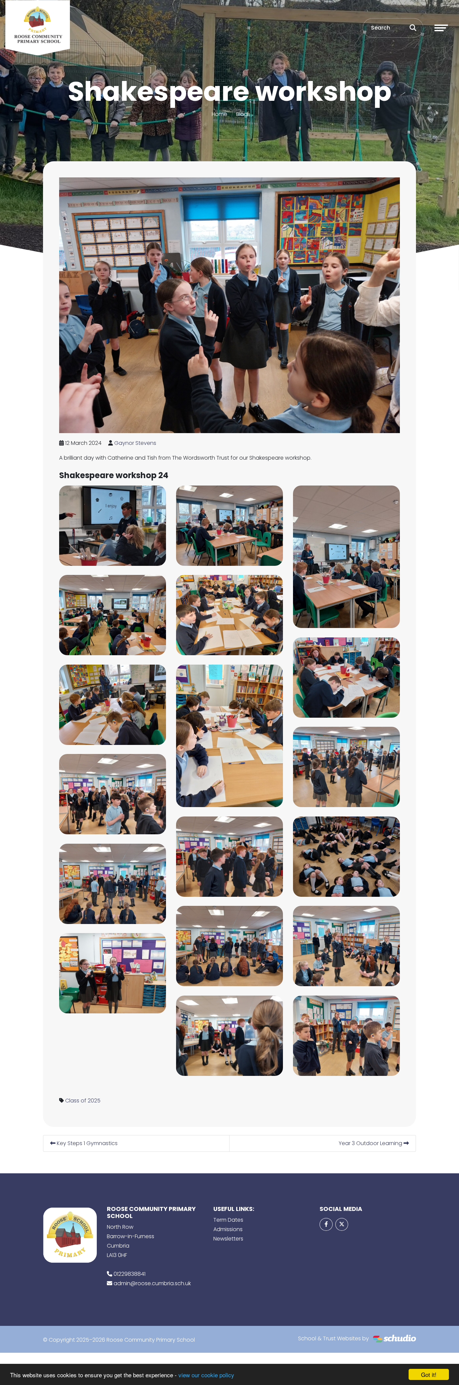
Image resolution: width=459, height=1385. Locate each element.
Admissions (228, 1229)
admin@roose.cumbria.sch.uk (152, 1283)
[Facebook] (326, 1224)
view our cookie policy (206, 1375)
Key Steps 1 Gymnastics (86, 1143)
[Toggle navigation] (441, 28)
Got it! (428, 1374)
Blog (242, 114)
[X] (341, 1224)
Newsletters (228, 1239)
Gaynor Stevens (135, 443)
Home (219, 114)
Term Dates (228, 1220)
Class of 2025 (82, 1100)
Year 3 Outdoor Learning (371, 1143)
